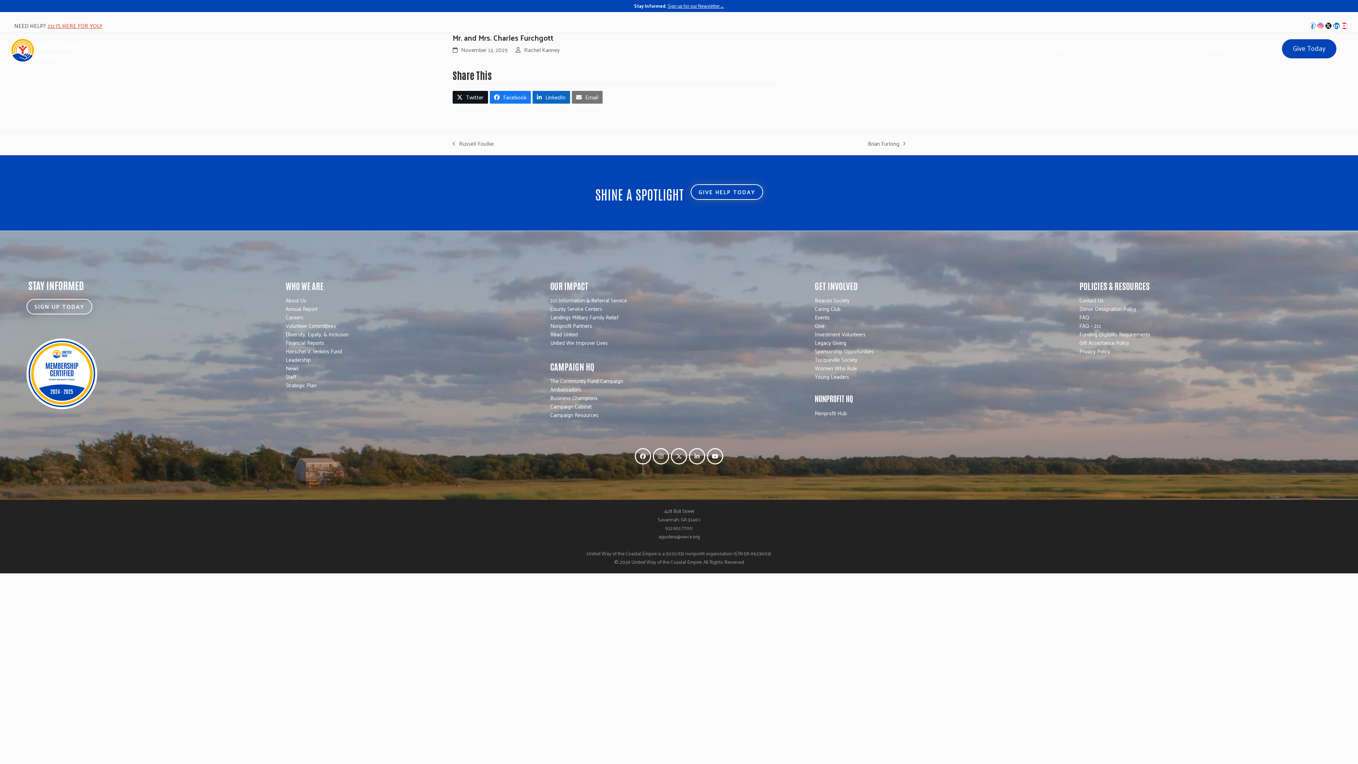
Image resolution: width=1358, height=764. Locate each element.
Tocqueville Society (836, 359)
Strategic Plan (301, 385)
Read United (564, 334)
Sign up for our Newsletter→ (696, 6)
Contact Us (1091, 300)
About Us (296, 300)
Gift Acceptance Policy (1104, 342)
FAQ (1084, 317)
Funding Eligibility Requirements (1114, 334)
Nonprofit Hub (831, 413)
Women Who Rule (836, 368)
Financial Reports (305, 342)
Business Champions (574, 398)
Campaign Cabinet (571, 406)
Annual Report (302, 308)
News (292, 368)
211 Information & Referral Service (588, 300)
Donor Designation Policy (1107, 308)
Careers (294, 317)
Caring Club (828, 308)
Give (820, 325)
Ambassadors (565, 389)
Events (822, 317)
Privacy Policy (1094, 351)
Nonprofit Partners (571, 325)
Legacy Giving (830, 342)
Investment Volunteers (840, 334)
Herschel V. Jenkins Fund (314, 351)
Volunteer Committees (311, 325)
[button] (470, 97)
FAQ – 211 (1090, 325)
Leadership (298, 359)
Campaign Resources (574, 414)
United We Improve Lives (579, 342)
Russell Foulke (473, 143)
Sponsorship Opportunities (844, 351)
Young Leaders (832, 376)
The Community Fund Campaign (586, 381)
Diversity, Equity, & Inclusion (317, 334)
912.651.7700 (679, 527)
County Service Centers (576, 308)
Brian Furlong (883, 143)
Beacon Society (832, 300)
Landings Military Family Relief (584, 317)
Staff (291, 376)
